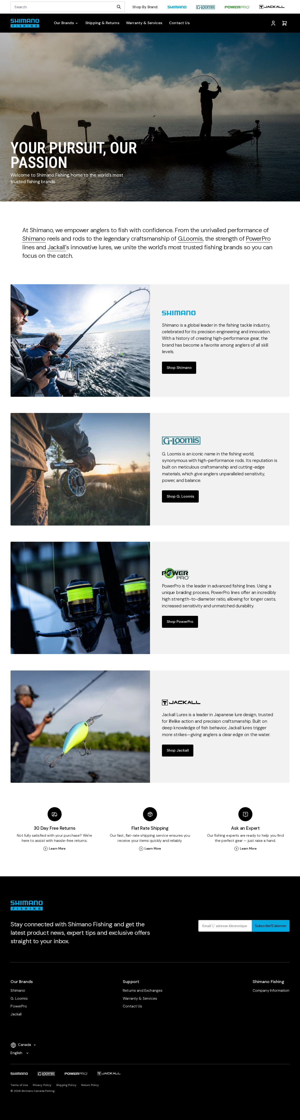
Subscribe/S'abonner (271, 926)
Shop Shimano (179, 367)
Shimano (33, 238)
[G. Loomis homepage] (205, 7)
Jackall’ (57, 247)
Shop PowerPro (180, 621)
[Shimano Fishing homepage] (27, 23)
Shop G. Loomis (180, 496)
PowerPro (258, 238)
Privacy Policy (42, 1085)
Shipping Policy (66, 1085)
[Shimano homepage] (177, 7)
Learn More (57, 849)
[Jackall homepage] (272, 7)
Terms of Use (19, 1085)
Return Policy (90, 1085)
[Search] (119, 7)
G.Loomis (190, 238)
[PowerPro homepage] (237, 7)
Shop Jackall (178, 750)
